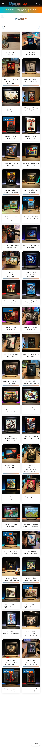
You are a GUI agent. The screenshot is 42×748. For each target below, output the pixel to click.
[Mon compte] (36, 3)
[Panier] (39, 3)
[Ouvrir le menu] (3, 3)
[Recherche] (33, 3)
